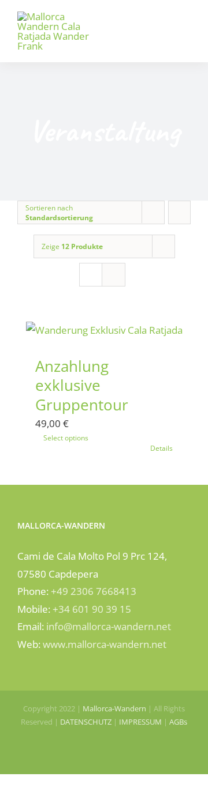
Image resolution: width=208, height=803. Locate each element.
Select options (65, 438)
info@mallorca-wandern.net (108, 626)
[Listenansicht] (113, 274)
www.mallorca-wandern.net (104, 644)
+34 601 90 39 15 (92, 609)
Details (161, 448)
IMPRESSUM (140, 722)
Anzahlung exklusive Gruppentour (81, 386)
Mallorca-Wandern (114, 708)
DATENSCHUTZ (86, 722)
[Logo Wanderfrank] (58, 16)
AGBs (178, 722)
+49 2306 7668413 (93, 591)
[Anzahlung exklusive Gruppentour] (104, 331)
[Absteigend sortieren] (179, 212)
